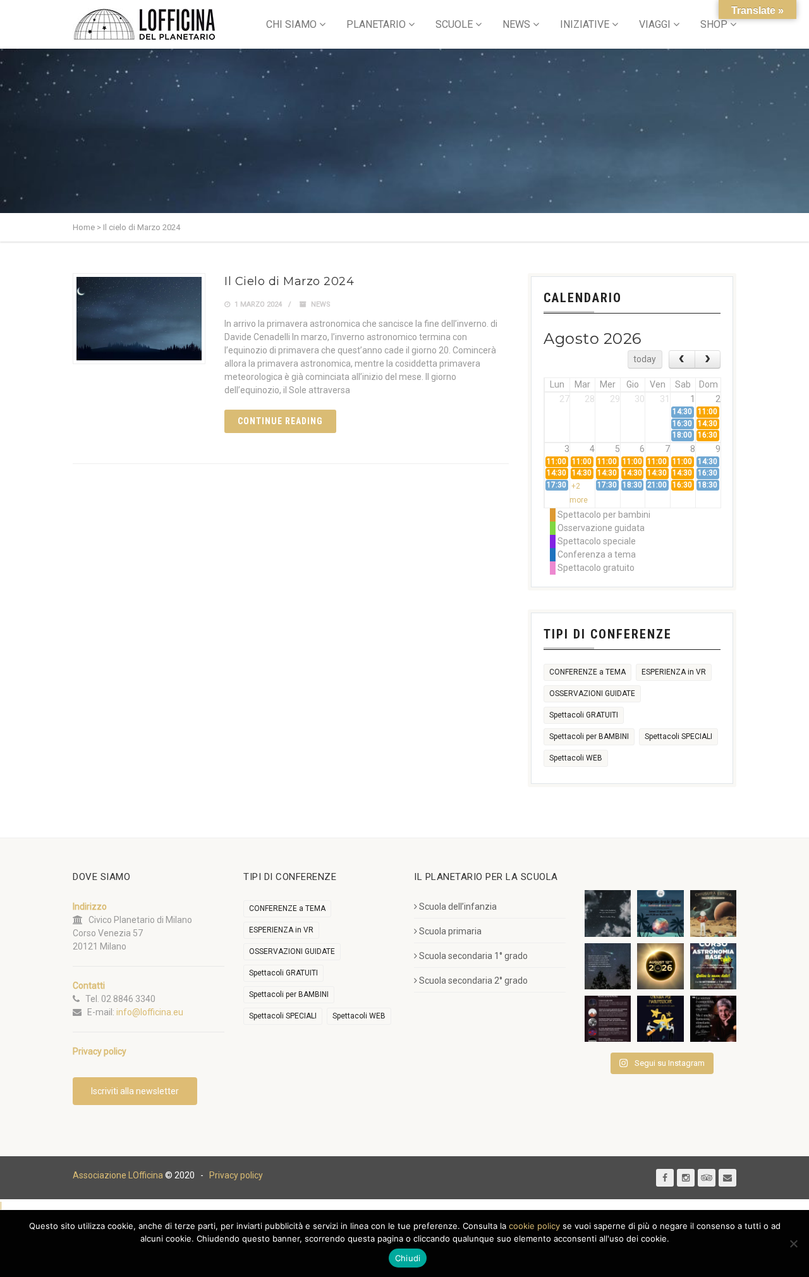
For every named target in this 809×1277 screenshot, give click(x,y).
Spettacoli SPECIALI (678, 736)
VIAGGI (655, 24)
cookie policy (534, 1226)
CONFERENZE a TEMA (587, 672)
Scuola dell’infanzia (458, 906)
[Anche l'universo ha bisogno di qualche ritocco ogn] (660, 1019)
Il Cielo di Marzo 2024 (289, 281)
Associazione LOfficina (118, 1175)
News (321, 304)
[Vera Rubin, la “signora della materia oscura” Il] (713, 1019)
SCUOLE (454, 24)
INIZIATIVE (584, 24)
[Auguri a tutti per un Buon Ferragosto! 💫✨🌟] (608, 913)
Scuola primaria (450, 931)
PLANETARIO (376, 24)
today (644, 359)
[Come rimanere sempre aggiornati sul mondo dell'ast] (608, 1019)
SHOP (713, 24)
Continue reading (280, 421)
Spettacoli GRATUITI (583, 715)
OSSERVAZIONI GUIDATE (592, 693)
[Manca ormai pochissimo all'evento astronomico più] (660, 966)
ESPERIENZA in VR (674, 672)
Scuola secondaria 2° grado (473, 980)
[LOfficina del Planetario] (144, 24)
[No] (793, 1243)
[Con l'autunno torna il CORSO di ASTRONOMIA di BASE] (713, 966)
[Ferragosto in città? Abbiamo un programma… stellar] (660, 913)
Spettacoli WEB (575, 758)
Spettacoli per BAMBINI (589, 736)
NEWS (516, 24)
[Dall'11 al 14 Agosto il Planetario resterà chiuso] (713, 913)
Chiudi (408, 1258)
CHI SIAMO (291, 24)
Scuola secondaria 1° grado (473, 956)
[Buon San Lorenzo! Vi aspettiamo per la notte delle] (608, 966)
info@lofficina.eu (149, 1012)
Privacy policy (236, 1175)
